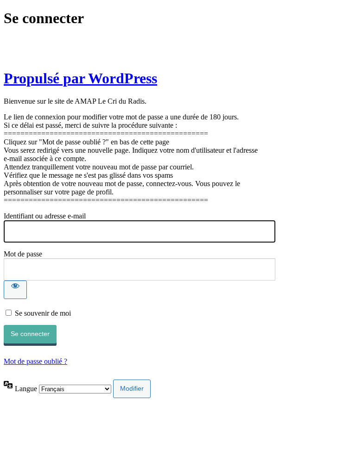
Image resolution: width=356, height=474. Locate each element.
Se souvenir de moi (43, 313)
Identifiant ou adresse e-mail (45, 216)
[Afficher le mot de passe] (15, 290)
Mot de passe (23, 254)
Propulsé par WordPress (80, 78)
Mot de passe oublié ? (35, 361)
